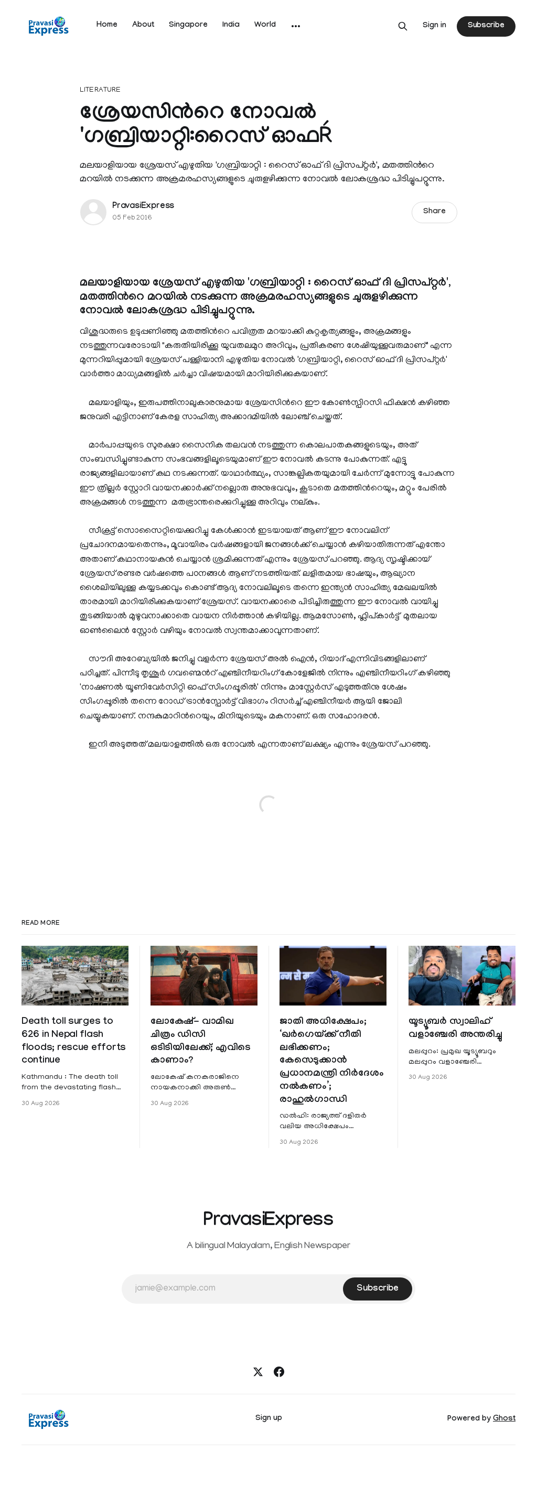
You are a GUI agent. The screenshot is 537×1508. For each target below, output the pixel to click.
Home (106, 25)
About (143, 25)
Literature (100, 90)
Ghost (504, 1419)
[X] (258, 1372)
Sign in (434, 26)
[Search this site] (402, 26)
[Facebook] (279, 1372)
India (231, 25)
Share (434, 212)
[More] (295, 26)
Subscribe (486, 26)
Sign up (268, 1419)
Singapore (188, 25)
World (265, 25)
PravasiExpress (143, 207)
